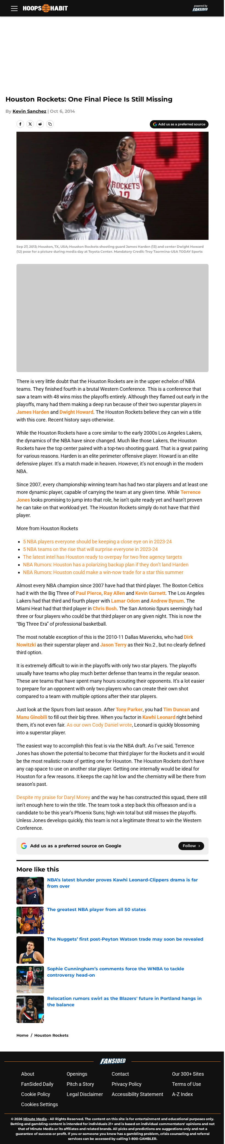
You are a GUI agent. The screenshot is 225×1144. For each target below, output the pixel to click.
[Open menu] (14, 8)
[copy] (50, 124)
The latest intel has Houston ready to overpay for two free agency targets (102, 557)
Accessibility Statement (137, 1094)
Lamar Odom (125, 601)
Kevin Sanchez (29, 111)
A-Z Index (182, 1094)
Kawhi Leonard (158, 717)
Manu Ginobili (31, 717)
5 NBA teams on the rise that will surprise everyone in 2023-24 (90, 549)
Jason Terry (113, 645)
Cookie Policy (35, 1094)
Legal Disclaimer (85, 1094)
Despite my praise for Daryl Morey (53, 797)
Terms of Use (186, 1084)
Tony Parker (129, 709)
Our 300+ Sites (188, 1074)
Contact (120, 1074)
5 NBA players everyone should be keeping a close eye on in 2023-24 (97, 541)
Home (22, 1035)
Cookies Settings (39, 1104)
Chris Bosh (105, 608)
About (27, 1074)
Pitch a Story (80, 1084)
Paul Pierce (89, 593)
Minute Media (35, 1119)
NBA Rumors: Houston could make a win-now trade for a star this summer (103, 572)
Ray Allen (114, 593)
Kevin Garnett (150, 593)
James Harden (32, 412)
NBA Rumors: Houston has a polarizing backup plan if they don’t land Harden (106, 564)
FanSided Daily (37, 1084)
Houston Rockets (51, 1035)
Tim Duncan (176, 709)
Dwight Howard (76, 412)
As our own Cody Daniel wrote (99, 725)
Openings (77, 1074)
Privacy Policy (127, 1084)
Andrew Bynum (167, 601)
